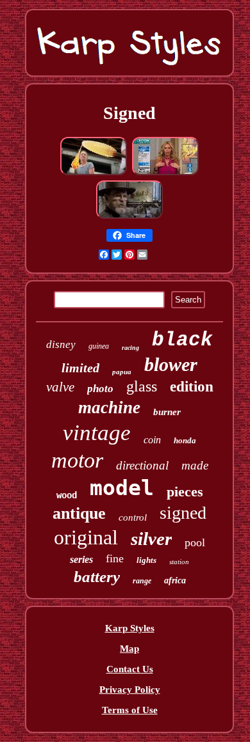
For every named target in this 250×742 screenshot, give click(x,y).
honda (185, 440)
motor (77, 460)
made (194, 465)
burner (167, 412)
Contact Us (129, 669)
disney (61, 344)
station (179, 561)
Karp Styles (129, 628)
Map (129, 648)
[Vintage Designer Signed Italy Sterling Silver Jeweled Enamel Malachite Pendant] (165, 173)
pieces (185, 492)
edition (191, 387)
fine (115, 558)
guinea (98, 346)
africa (175, 580)
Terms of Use (130, 710)
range (142, 580)
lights (146, 560)
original (86, 537)
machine (109, 407)
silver (151, 538)
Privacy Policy (129, 689)
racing (130, 347)
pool (195, 542)
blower (170, 364)
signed (183, 513)
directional (142, 465)
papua (121, 371)
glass (141, 386)
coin (152, 439)
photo (100, 389)
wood (66, 495)
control (133, 517)
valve (60, 387)
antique (79, 513)
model (122, 487)
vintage (97, 432)
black (182, 340)
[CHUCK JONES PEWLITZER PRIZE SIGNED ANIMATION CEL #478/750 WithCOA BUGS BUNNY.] (129, 217)
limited (80, 368)
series (81, 559)
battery (97, 576)
